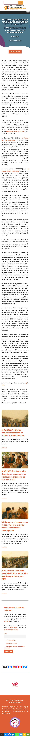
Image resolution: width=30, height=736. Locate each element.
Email (5, 633)
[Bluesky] (25, 667)
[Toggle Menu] (28, 12)
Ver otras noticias (15, 51)
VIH (3, 69)
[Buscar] (20, 3)
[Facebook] (10, 667)
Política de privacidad (8, 709)
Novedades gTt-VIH (11, 643)
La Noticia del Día (11, 640)
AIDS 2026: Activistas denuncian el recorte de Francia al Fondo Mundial (13, 433)
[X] (5, 667)
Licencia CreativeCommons (15, 711)
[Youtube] (20, 667)
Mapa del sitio (13, 707)
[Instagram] (15, 667)
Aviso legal (23, 707)
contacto (7, 621)
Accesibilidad (6, 713)
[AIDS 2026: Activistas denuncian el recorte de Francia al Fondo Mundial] (15, 426)
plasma (26, 222)
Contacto (5, 707)
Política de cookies (22, 709)
